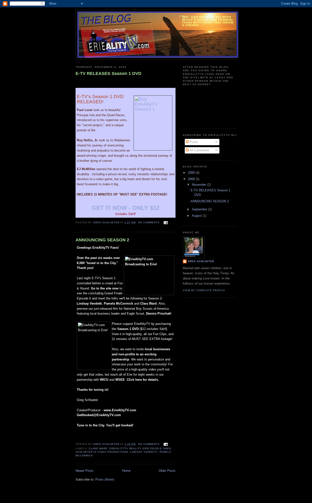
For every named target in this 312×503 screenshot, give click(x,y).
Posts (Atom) (104, 479)
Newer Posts (85, 470)
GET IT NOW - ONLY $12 (125, 208)
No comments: (149, 222)
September (200, 209)
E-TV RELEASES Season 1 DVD (108, 73)
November (199, 184)
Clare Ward (98, 448)
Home (126, 470)
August (197, 215)
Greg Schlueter (201, 261)
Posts (193, 142)
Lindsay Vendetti (143, 452)
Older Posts (167, 470)
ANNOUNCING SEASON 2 (102, 239)
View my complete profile (204, 290)
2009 (192, 173)
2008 (192, 179)
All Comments (199, 150)
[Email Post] (165, 222)
